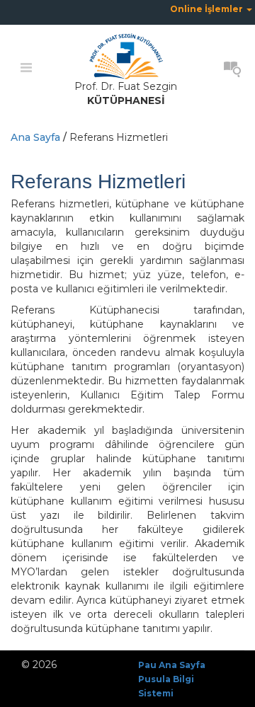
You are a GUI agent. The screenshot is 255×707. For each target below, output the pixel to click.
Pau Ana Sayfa (171, 665)
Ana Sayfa (35, 137)
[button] (211, 9)
